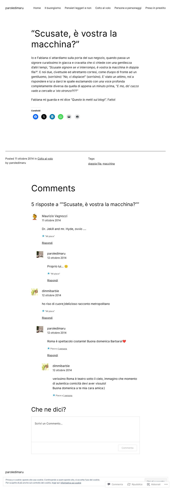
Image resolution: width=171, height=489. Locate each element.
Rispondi (47, 242)
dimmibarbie (50, 291)
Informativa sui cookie (71, 482)
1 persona (62, 348)
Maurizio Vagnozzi (54, 216)
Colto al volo (45, 158)
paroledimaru (14, 8)
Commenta (127, 447)
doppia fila (94, 163)
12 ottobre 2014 (56, 257)
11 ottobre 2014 (51, 220)
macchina (109, 163)
